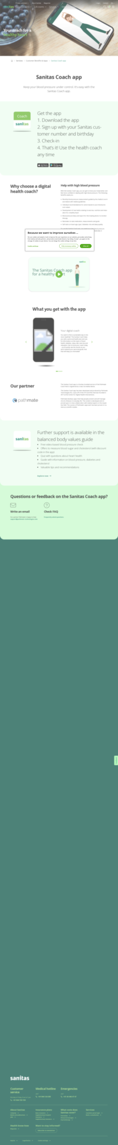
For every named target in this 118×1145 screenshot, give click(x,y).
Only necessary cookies (69, 246)
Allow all (85, 246)
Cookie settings (33, 246)
